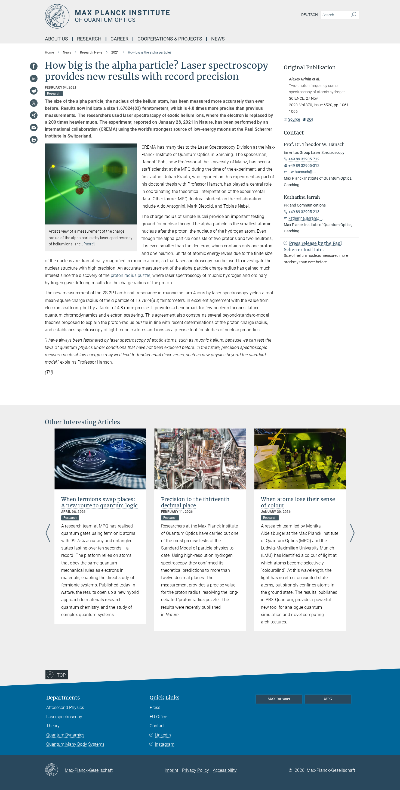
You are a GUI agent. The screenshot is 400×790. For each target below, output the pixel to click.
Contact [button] (294, 133)
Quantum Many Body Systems (75, 744)
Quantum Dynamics (65, 735)
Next (352, 533)
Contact (157, 725)
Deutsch (309, 15)
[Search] (353, 15)
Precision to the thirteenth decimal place (195, 502)
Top (61, 675)
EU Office (158, 716)
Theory (53, 725)
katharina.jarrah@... (305, 218)
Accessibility (225, 770)
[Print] (34, 140)
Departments (63, 698)
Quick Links (165, 698)
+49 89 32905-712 (303, 159)
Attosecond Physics (65, 707)
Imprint (171, 770)
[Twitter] (34, 103)
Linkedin (163, 735)
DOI (310, 119)
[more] (89, 244)
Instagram (164, 744)
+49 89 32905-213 (303, 212)
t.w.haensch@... (302, 172)
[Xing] (34, 115)
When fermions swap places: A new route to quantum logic (99, 502)
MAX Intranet (279, 699)
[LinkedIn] (34, 78)
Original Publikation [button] (310, 67)
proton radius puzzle (130, 275)
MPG (328, 699)
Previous (48, 533)
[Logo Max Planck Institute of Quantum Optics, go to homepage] (147, 16)
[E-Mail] (34, 127)
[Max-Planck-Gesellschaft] (55, 770)
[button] (132, 220)
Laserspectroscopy (64, 716)
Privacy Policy (195, 770)
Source (294, 119)
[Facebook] (34, 66)
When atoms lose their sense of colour (298, 502)
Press (155, 707)
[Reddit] (34, 91)
